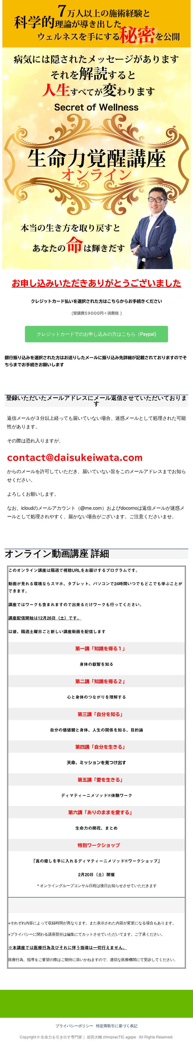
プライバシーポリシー (75, 1025)
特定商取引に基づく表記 (116, 1025)
